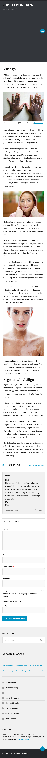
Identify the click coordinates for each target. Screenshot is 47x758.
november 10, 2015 (13, 510)
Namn (5, 555)
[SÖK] (41, 640)
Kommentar (7, 529)
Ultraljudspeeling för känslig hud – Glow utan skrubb (22, 666)
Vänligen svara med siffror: (12, 601)
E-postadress (8, 566)
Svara (39, 510)
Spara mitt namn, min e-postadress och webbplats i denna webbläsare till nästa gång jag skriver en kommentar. (23, 593)
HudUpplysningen (18, 5)
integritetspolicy (23, 739)
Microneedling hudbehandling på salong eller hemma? (22, 671)
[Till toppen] (42, 748)
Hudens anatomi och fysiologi (16, 693)
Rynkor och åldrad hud (13, 713)
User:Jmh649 (38, 123)
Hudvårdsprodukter (12, 698)
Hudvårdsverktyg (11, 688)
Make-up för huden (12, 703)
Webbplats (6, 578)
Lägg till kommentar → (37, 465)
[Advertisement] (23, 35)
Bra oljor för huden (12, 708)
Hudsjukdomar (10, 718)
